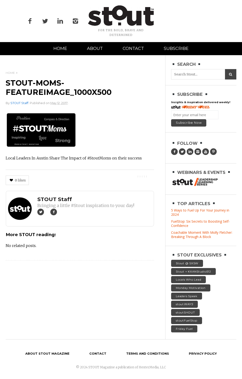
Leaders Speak (186, 296)
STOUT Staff (19, 103)
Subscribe (176, 48)
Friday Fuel (184, 329)
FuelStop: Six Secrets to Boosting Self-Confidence (200, 223)
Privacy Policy (203, 353)
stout (184, 304)
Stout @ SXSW (187, 263)
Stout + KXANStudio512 (193, 271)
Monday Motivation (191, 288)
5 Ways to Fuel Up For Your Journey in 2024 (200, 212)
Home (60, 48)
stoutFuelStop (186, 320)
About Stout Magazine (47, 353)
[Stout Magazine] (121, 15)
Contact (133, 48)
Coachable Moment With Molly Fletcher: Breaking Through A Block (201, 234)
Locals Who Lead (188, 279)
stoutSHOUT (185, 312)
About (95, 48)
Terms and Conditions (147, 353)
